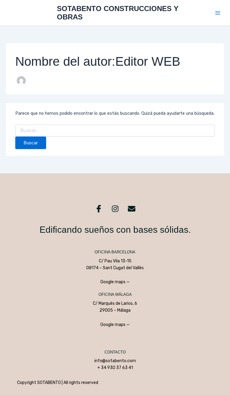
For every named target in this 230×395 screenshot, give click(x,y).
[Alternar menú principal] (217, 13)
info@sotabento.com (115, 360)
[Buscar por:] (115, 130)
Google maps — (115, 281)
